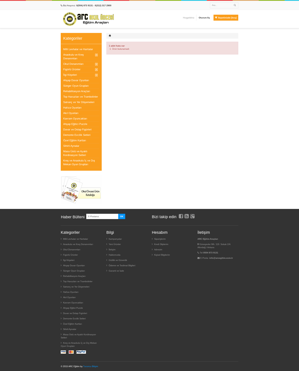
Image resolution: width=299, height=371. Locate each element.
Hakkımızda (114, 255)
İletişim (112, 249)
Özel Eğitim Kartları (74, 140)
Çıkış (154, 260)
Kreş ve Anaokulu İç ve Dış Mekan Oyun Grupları (79, 162)
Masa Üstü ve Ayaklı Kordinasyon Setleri (75, 153)
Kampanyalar (115, 239)
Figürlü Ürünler (72, 69)
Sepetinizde (227, 17)
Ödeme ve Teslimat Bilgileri (122, 265)
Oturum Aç (204, 17)
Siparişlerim (160, 239)
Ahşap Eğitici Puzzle (75, 124)
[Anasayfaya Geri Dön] (110, 36)
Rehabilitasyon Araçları (76, 91)
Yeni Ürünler (115, 244)
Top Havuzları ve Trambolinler (80, 96)
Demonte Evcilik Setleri (76, 135)
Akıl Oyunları (70, 113)
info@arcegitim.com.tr (221, 258)
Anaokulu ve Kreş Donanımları (73, 56)
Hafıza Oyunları (72, 107)
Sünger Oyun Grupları (76, 85)
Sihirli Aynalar (71, 145)
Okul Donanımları (73, 63)
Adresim (158, 249)
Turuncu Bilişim (90, 366)
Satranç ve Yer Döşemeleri (78, 102)
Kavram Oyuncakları (75, 118)
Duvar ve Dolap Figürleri (77, 129)
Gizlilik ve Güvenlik (118, 260)
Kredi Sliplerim (161, 244)
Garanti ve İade (116, 271)
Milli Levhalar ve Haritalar (78, 49)
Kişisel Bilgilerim (162, 255)
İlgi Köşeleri (70, 74)
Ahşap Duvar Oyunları (76, 80)
